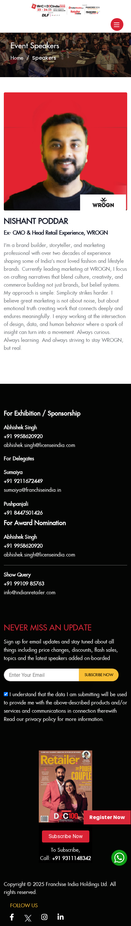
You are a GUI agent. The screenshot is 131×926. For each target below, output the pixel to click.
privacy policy (40, 719)
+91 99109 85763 (24, 584)
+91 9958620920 (23, 437)
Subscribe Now (99, 675)
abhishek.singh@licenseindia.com (39, 446)
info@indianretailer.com (29, 593)
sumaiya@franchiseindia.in (32, 490)
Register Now (107, 817)
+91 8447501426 (23, 513)
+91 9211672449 (23, 481)
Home (16, 58)
